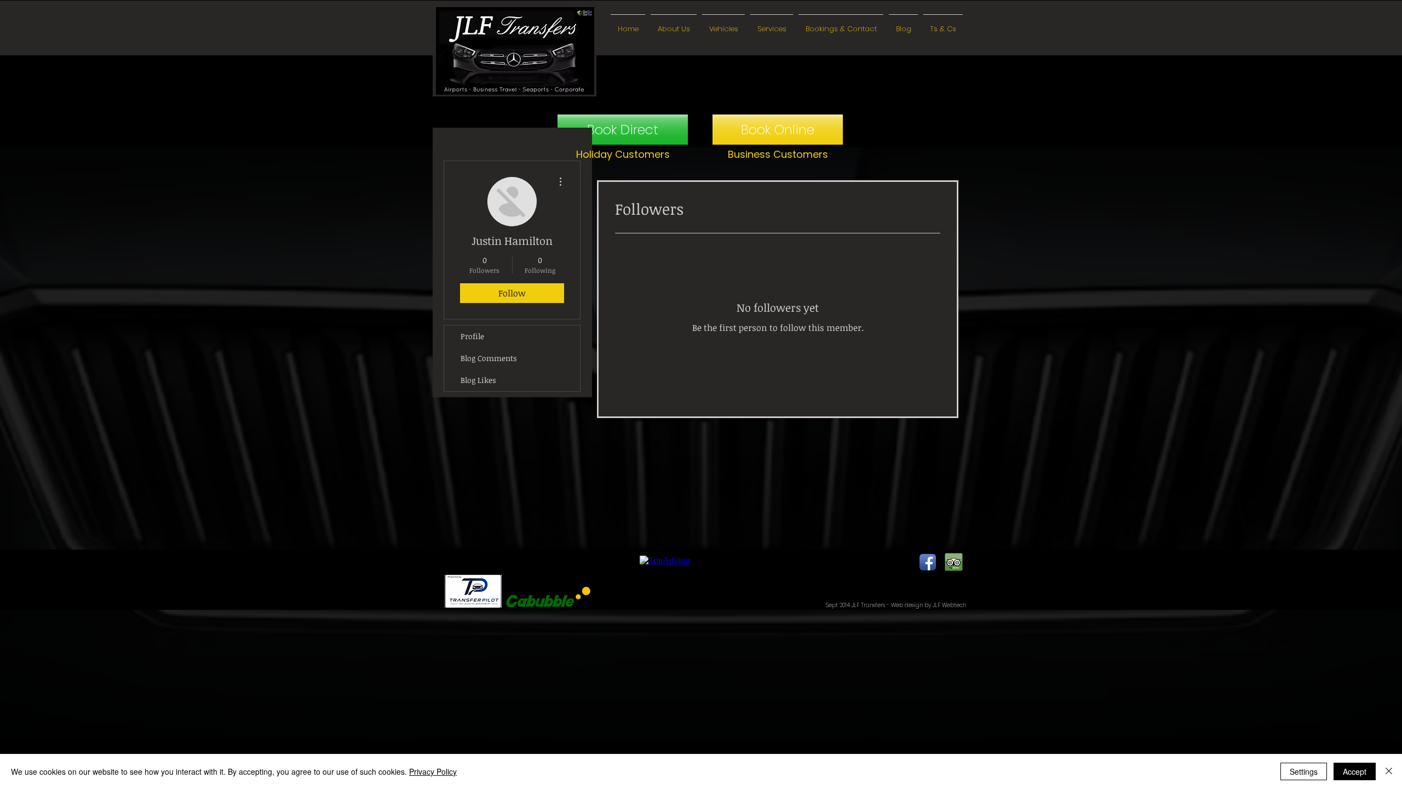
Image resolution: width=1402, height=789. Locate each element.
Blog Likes (478, 380)
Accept (1354, 771)
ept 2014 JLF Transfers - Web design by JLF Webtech (897, 605)
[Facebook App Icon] (928, 562)
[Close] (1388, 771)
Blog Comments (489, 358)
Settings (1304, 771)
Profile (472, 336)
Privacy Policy (433, 771)
